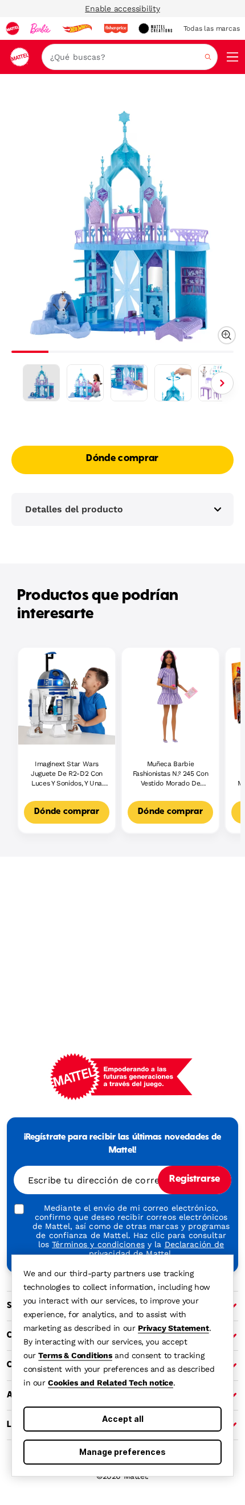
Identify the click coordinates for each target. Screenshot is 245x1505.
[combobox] (130, 57)
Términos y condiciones (98, 1244)
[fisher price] (115, 28)
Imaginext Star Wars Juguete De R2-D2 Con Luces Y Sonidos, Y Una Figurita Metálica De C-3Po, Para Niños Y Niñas (67, 774)
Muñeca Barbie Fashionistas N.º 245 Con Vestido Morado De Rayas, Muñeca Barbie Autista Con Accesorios (170, 774)
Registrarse (194, 1179)
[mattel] (12, 28)
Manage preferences (122, 1452)
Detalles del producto (74, 509)
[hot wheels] (77, 28)
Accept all (123, 1419)
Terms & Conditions (75, 1355)
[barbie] (40, 28)
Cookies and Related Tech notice (110, 1382)
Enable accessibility (122, 9)
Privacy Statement (173, 1328)
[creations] (155, 28)
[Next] (222, 383)
